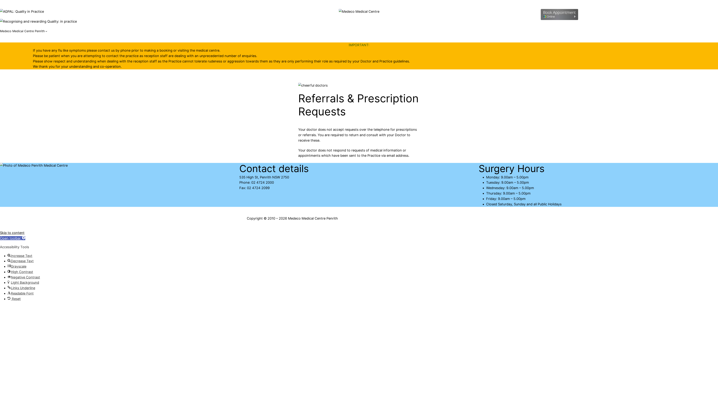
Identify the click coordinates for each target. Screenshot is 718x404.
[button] (12, 238)
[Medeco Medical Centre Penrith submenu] (46, 31)
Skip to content (12, 233)
